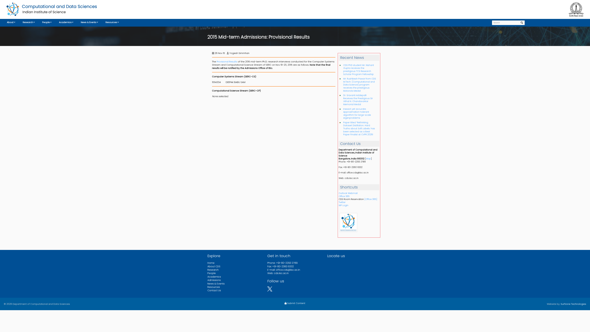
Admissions (214, 280)
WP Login (343, 205)
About (10, 22)
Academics (65, 22)
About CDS (213, 266)
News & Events (88, 22)
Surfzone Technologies (573, 304)
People (46, 22)
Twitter (342, 202)
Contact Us (214, 290)
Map (368, 158)
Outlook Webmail (348, 193)
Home (210, 263)
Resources (111, 22)
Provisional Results (227, 61)
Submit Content (296, 303)
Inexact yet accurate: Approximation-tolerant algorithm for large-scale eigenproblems (357, 113)
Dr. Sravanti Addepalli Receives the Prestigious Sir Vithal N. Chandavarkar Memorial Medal (358, 100)
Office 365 (344, 196)
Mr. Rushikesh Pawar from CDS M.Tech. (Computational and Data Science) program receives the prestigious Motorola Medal (359, 84)
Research (28, 22)
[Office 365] (370, 199)
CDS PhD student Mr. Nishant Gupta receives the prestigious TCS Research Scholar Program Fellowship (358, 70)
